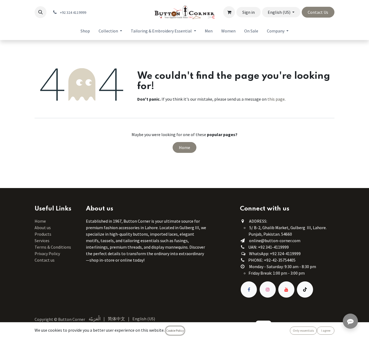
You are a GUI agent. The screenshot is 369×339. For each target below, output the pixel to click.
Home (184, 147)
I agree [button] (325, 330)
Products (43, 234)
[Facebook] (249, 289)
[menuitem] (85, 30)
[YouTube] (286, 289)
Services (42, 240)
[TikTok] (305, 289)
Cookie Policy (175, 330)
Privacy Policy (47, 253)
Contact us (45, 260)
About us (43, 227)
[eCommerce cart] (229, 12)
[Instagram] (268, 289)
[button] (40, 12)
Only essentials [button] (303, 330)
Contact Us (318, 12)
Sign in (248, 12)
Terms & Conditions (53, 247)
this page (276, 99)
